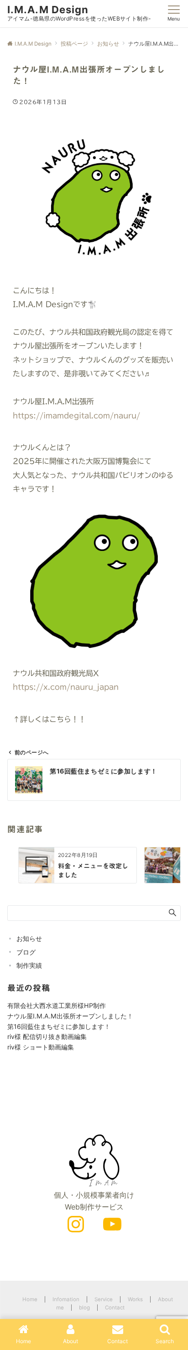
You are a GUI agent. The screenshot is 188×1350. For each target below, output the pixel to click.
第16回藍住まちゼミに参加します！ (58, 1026)
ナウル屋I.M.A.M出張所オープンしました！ (70, 1016)
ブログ (26, 952)
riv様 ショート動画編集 (40, 1047)
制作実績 (29, 965)
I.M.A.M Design (48, 10)
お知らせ (29, 938)
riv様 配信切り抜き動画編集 (47, 1036)
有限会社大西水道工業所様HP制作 (56, 1005)
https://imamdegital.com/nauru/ (76, 415)
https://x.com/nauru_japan (66, 687)
